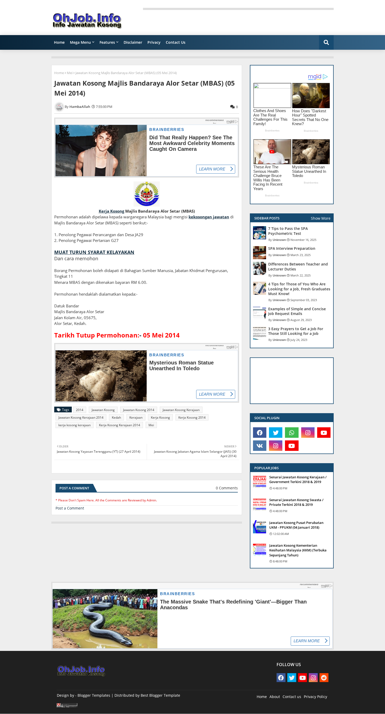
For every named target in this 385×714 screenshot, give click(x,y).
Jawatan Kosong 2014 (138, 410)
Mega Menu (80, 42)
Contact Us (175, 42)
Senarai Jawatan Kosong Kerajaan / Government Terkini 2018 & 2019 (298, 479)
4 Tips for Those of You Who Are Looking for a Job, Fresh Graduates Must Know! (299, 289)
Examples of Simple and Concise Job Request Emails (297, 311)
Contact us (292, 696)
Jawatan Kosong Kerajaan (181, 410)
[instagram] (308, 432)
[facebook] (259, 432)
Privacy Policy (315, 696)
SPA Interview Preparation (291, 248)
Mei (70, 72)
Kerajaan (135, 417)
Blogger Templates (94, 695)
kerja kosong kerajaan (74, 425)
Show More (321, 218)
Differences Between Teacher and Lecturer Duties (298, 266)
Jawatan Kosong (103, 410)
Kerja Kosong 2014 (192, 417)
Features (107, 42)
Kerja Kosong (160, 417)
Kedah (116, 417)
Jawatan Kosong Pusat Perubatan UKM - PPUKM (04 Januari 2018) (296, 525)
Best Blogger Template (160, 695)
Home (59, 42)
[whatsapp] (291, 432)
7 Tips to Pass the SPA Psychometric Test (288, 231)
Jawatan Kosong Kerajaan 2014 (80, 417)
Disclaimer (133, 42)
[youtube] (324, 432)
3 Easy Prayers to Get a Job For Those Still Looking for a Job (295, 331)
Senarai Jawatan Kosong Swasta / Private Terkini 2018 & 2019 (296, 502)
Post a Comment (70, 508)
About (275, 696)
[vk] (259, 445)
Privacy (154, 42)
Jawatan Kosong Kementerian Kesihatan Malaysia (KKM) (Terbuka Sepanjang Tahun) (298, 550)
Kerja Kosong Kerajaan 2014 (119, 425)
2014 (79, 410)
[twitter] (275, 432)
